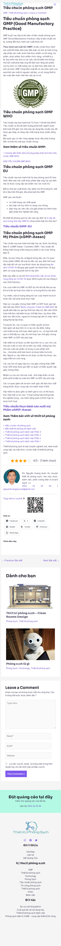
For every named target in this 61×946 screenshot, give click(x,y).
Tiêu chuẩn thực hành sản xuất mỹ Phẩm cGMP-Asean (27, 408)
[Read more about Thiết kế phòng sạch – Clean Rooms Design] (30, 595)
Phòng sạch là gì (18, 664)
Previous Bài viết (11, 560)
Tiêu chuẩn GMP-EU (17, 226)
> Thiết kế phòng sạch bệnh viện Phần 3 (22, 435)
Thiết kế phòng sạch (18, 13)
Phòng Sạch (11, 621)
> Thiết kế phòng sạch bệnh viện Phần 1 (21, 441)
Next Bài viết (51, 560)
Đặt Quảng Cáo (30, 858)
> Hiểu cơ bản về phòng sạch (17, 425)
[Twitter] (36, 840)
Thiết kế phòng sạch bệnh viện (30, 913)
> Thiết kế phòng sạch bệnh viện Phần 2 (22, 438)
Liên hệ (30, 855)
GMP (5, 13)
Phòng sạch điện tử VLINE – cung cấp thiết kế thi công (30, 916)
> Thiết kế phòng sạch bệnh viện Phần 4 (22, 432)
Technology (24, 668)
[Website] (28, 756)
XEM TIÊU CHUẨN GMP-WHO (16, 161)
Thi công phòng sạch (31, 885)
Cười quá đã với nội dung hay (30, 910)
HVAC (30, 892)
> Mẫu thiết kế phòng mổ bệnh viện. (19, 428)
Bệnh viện (30, 895)
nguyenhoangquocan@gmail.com (18, 489)
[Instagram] (25, 840)
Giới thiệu (30, 852)
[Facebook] (30, 840)
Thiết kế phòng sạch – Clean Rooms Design (26, 615)
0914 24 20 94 (36, 486)
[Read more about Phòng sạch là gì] (30, 644)
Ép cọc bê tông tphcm (30, 906)
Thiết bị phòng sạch (30, 888)
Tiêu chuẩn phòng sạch (30, 882)
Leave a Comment (38, 13)
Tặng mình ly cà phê (13, 498)
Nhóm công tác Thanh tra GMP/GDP (37, 307)
